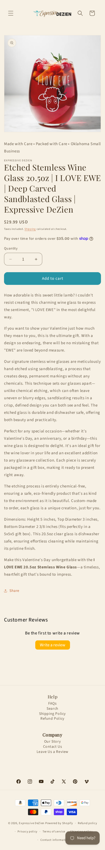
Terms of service (54, 831)
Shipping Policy (52, 713)
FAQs (52, 703)
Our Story (52, 741)
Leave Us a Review (52, 752)
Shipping (30, 229)
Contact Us (52, 746)
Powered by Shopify (59, 823)
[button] (11, 13)
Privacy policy (27, 831)
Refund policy (87, 823)
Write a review (52, 645)
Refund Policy (52, 718)
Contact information (54, 840)
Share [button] (14, 590)
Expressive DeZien (32, 823)
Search (52, 708)
